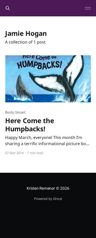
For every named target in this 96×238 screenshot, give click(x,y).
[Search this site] (8, 8)
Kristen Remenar (41, 188)
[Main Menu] (88, 8)
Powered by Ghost (48, 198)
